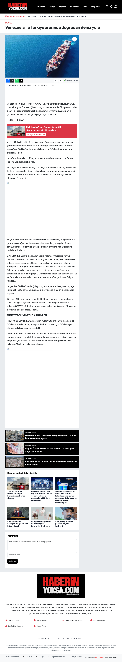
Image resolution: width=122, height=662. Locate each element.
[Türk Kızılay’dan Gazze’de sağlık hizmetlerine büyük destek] (18, 483)
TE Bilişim (99, 658)
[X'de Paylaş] (12, 81)
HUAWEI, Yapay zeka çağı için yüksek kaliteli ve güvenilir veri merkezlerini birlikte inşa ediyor (41, 495)
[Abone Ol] (71, 80)
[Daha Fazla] (21, 81)
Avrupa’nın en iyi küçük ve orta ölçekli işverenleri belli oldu (41, 524)
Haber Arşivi (41, 626)
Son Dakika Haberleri (16, 626)
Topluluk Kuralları (58, 657)
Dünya (52, 7)
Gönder (12, 561)
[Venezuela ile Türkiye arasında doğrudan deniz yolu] (42, 56)
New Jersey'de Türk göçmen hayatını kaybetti (64, 524)
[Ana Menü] (114, 6)
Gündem (41, 7)
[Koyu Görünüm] (110, 6)
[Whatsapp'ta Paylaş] (17, 81)
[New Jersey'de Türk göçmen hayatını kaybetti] (66, 513)
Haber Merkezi (13, 85)
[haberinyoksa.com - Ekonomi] (17, 7)
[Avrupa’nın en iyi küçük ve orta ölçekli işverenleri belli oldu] (42, 513)
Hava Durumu (14, 620)
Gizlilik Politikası (12, 657)
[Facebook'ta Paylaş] (8, 81)
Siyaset (62, 7)
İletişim (29, 657)
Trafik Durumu (41, 620)
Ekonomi (74, 7)
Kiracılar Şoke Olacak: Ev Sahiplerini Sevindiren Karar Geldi (57, 16)
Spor (85, 7)
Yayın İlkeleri (77, 657)
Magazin (95, 7)
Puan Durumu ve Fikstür (74, 620)
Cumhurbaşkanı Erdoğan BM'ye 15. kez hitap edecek (17, 524)
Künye (41, 657)
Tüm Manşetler (99, 620)
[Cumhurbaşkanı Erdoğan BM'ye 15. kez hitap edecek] (18, 513)
